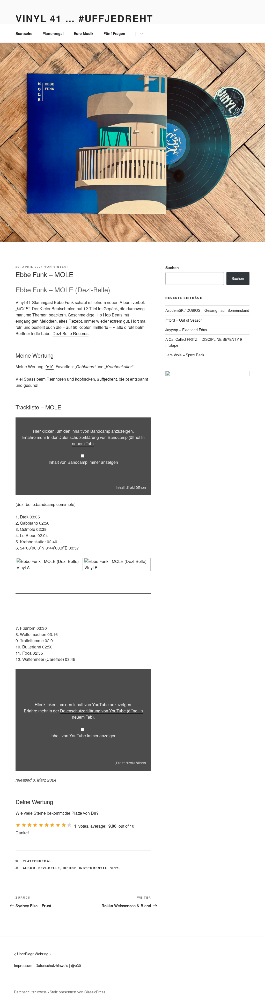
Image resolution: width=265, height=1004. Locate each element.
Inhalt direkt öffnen (131, 487)
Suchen (172, 267)
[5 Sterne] (40, 825)
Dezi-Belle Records (71, 333)
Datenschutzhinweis (51, 965)
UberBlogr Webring (32, 953)
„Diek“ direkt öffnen (130, 762)
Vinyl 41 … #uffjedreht (84, 18)
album (29, 868)
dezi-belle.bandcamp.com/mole (45, 504)
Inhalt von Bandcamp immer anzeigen (83, 462)
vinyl (115, 868)
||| (136, 33)
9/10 (50, 367)
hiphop (70, 868)
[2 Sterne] (23, 825)
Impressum (23, 965)
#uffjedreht (107, 379)
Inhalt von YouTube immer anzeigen (83, 736)
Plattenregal (53, 33)
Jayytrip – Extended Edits (186, 329)
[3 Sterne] (29, 825)
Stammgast (42, 302)
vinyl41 (60, 267)
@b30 (76, 965)
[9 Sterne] (63, 825)
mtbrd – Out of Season (184, 320)
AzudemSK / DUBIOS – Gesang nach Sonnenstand (207, 310)
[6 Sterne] (46, 825)
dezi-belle (49, 868)
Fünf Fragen (114, 33)
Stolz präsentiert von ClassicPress (77, 991)
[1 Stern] (18, 825)
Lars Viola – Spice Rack (184, 354)
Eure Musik (83, 33)
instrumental (93, 868)
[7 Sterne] (52, 825)
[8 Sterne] (58, 825)
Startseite (24, 33)
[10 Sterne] (69, 825)
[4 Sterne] (35, 825)
